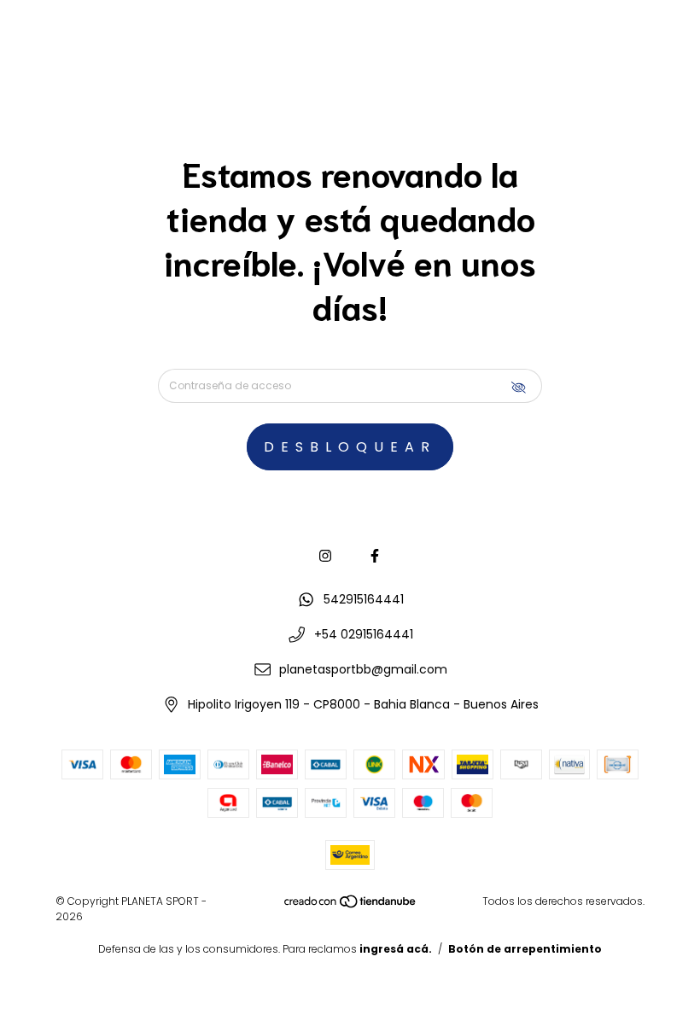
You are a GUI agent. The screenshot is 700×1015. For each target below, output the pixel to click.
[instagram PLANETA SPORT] (325, 556)
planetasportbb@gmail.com (363, 669)
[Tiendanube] (351, 905)
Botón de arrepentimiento (525, 949)
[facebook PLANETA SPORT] (375, 556)
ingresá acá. (395, 949)
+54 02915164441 (363, 634)
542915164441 (364, 599)
